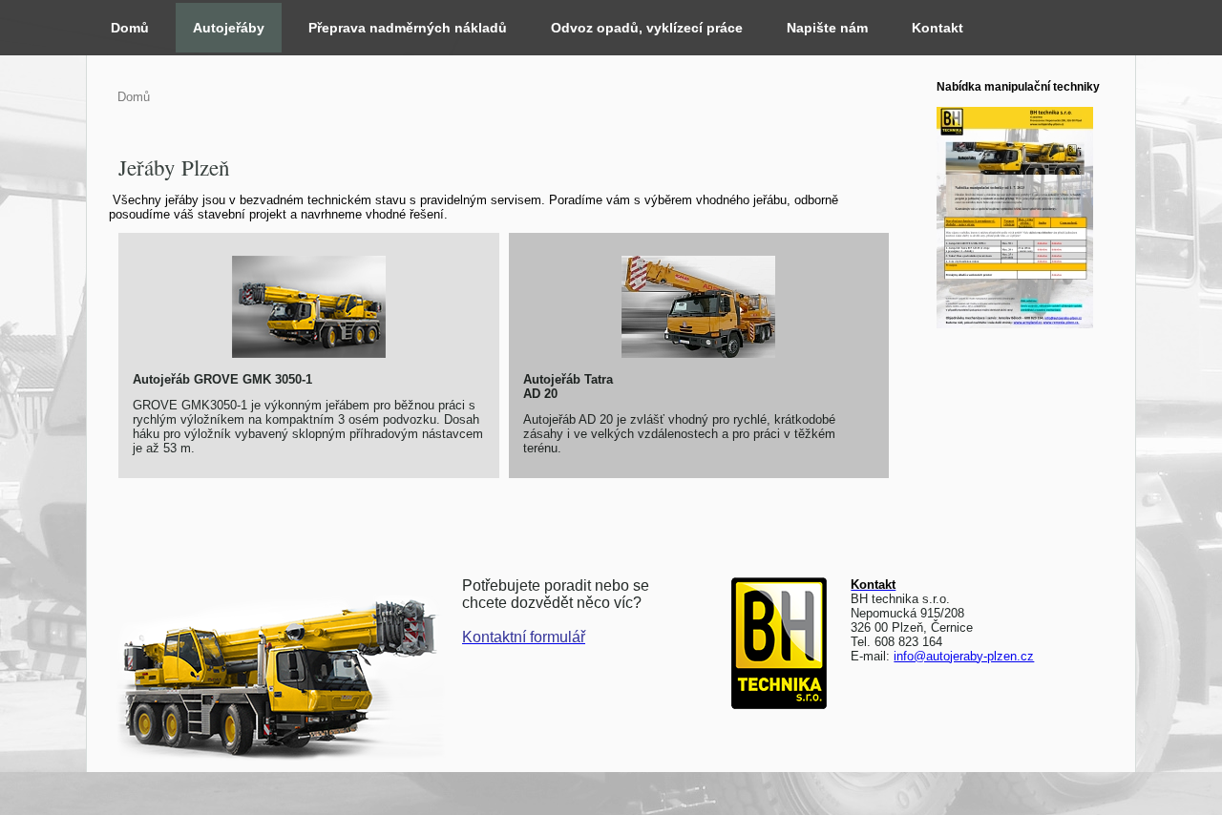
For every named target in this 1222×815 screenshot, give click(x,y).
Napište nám (827, 27)
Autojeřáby (228, 27)
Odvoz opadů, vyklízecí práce (647, 27)
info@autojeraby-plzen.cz (964, 656)
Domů (130, 27)
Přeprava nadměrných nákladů (407, 27)
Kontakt (937, 27)
